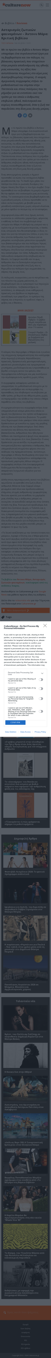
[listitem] (25, 673)
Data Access (25, 732)
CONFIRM (15, 722)
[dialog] (25, 679)
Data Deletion (10, 732)
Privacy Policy (40, 732)
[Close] (45, 626)
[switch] (41, 679)
